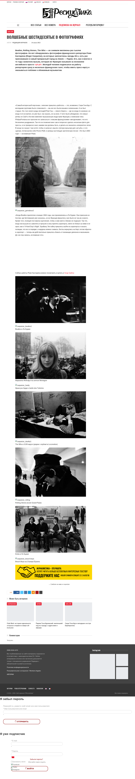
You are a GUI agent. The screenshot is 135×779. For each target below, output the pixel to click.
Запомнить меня (18, 762)
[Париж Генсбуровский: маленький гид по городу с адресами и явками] (49, 611)
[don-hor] (53, 572)
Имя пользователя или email (15, 709)
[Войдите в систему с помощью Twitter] (14, 767)
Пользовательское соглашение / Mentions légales (24, 671)
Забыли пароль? (36, 759)
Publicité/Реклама (20, 688)
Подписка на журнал (69, 25)
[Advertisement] (53, 88)
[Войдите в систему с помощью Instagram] (15, 769)
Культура (10, 31)
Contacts (31, 688)
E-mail (14, 741)
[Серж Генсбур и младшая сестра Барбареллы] (78, 611)
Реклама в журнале (18, 2)
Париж (39, 604)
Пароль (15, 751)
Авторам (9, 688)
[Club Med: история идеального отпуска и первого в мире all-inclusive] (20, 611)
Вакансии (40, 688)
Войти (54, 2)
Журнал (9, 2)
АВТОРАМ (10, 674)
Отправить (22, 722)
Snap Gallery (69, 273)
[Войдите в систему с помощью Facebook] (15, 764)
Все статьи (36, 25)
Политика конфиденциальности (18, 667)
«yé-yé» (38, 65)
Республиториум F (95, 25)
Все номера (50, 25)
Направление (12, 604)
